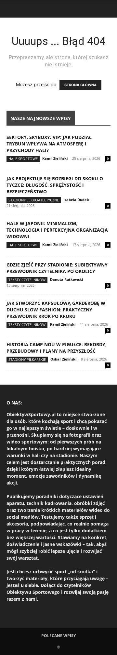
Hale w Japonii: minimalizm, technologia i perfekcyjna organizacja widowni (57, 229)
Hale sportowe (23, 158)
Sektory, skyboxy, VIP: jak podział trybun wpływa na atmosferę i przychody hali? (49, 143)
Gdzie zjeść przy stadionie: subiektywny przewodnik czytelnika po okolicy (57, 268)
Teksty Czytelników (27, 279)
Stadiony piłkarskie (27, 359)
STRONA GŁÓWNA (80, 85)
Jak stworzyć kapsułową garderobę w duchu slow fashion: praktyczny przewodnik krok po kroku (55, 309)
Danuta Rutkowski (66, 279)
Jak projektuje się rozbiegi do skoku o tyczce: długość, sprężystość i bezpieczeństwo (54, 185)
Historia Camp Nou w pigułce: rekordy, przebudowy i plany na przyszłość (56, 347)
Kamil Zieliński (55, 158)
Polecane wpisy (58, 635)
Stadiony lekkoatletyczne (33, 200)
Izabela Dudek (76, 199)
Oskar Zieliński (63, 359)
